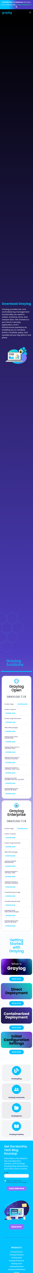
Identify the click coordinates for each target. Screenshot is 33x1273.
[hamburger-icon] (30, 12)
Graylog (16, 688)
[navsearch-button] (16, 7)
